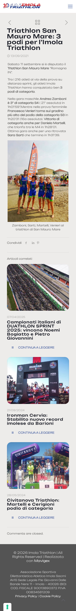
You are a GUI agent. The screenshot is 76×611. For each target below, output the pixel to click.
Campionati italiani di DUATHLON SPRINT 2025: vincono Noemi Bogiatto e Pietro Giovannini (34, 330)
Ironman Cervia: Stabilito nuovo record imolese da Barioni (35, 419)
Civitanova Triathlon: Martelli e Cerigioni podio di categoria (33, 504)
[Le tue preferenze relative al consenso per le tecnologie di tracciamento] (7, 607)
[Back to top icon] (63, 600)
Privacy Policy (26, 596)
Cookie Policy (50, 596)
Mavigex (42, 561)
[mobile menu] (70, 6)
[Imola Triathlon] (22, 6)
